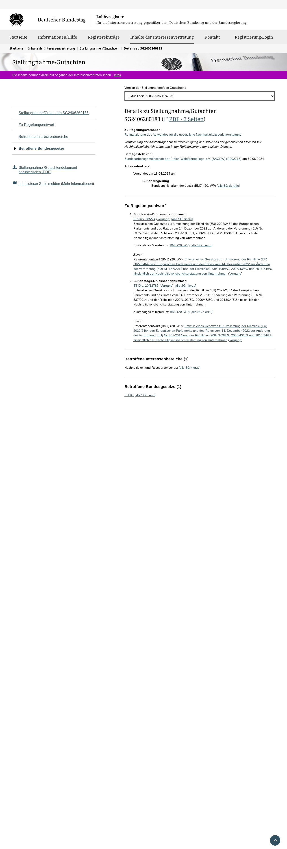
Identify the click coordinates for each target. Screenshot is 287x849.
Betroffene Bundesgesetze (41, 148)
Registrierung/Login (254, 37)
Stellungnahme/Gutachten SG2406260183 (54, 113)
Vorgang (163, 219)
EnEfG (129, 395)
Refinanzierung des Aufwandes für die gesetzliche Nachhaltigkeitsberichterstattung (182, 134)
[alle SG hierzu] (182, 219)
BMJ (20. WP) (180, 245)
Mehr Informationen (77, 184)
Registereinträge (104, 37)
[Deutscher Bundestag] (50, 19)
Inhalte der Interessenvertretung (162, 37)
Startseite (18, 37)
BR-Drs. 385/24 (144, 219)
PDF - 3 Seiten (186, 119)
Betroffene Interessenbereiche (43, 137)
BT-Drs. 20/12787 (146, 285)
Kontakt (212, 37)
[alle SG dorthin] (228, 185)
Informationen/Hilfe (57, 37)
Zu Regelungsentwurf (36, 125)
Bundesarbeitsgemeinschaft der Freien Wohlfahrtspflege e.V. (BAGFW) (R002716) (182, 158)
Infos (117, 75)
